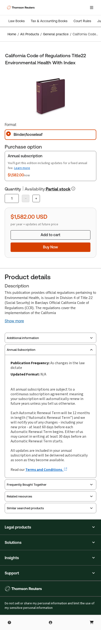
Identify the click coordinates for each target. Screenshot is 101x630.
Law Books (16, 21)
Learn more (22, 168)
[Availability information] (73, 188)
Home (12, 34)
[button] (50, 527)
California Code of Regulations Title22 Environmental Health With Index (85, 34)
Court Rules (82, 21)
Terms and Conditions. (44, 469)
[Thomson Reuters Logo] (21, 7)
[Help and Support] (9, 622)
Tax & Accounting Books (49, 21)
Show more (14, 321)
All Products (29, 34)
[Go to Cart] (91, 622)
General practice (56, 34)
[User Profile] (50, 622)
